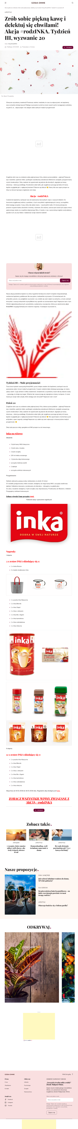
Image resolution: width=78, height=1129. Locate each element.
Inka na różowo (14, 433)
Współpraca (8, 1085)
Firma (7, 1079)
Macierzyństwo (28, 1091)
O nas (6, 1082)
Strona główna (8, 7)
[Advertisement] (39, 1026)
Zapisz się (65, 280)
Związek (26, 1088)
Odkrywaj (27, 1079)
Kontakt (7, 1088)
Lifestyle (15, 7)
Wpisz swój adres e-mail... (53, 1096)
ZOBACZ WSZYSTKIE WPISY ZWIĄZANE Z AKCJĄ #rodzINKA (39, 800)
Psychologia (27, 1085)
